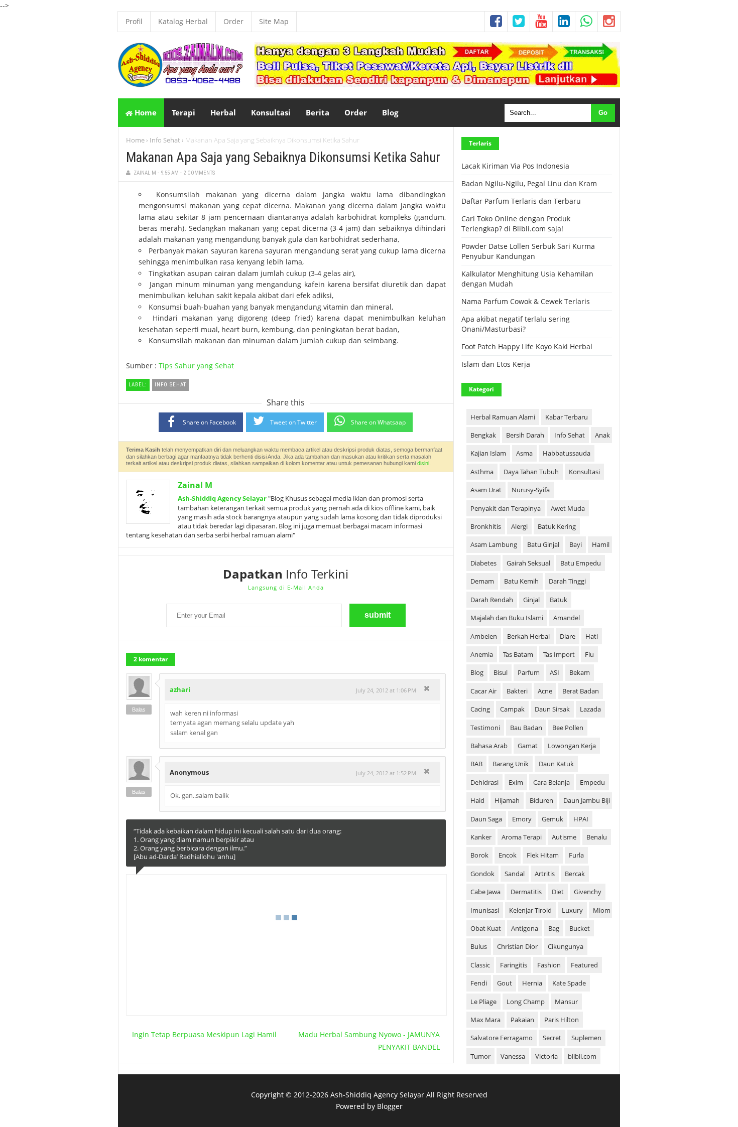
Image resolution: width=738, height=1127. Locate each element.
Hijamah (507, 800)
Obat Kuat (485, 928)
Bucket (579, 928)
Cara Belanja (551, 782)
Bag (553, 928)
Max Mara (485, 1019)
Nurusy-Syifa (531, 489)
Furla (576, 855)
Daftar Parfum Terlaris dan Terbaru (521, 201)
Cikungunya (565, 946)
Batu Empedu (580, 563)
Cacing (480, 709)
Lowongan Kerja (572, 745)
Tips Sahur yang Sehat (196, 365)
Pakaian (522, 1019)
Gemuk (552, 818)
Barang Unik (511, 763)
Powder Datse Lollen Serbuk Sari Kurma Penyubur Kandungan (528, 251)
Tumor (480, 1056)
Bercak (575, 873)
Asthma (482, 471)
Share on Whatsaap (378, 422)
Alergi (519, 526)
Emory (522, 818)
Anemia (481, 654)
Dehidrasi (484, 782)
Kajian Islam (488, 453)
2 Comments (199, 173)
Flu (589, 654)
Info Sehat (165, 140)
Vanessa (513, 1056)
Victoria (546, 1056)
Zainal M (195, 485)
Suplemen (586, 1037)
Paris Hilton (561, 1019)
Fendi (478, 983)
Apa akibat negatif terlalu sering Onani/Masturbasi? (515, 324)
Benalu (596, 836)
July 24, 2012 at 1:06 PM (386, 690)
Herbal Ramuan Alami (502, 416)
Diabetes (483, 563)
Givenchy (587, 891)
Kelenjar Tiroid (530, 910)
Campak (512, 709)
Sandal (515, 873)
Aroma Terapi (522, 836)
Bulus (478, 946)
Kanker (480, 836)
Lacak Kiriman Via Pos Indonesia (515, 166)
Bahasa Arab (489, 745)
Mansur (566, 1001)
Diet (558, 891)
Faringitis (513, 964)
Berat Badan (580, 690)
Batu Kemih (521, 581)
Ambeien (483, 636)
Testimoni (485, 727)
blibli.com (582, 1056)
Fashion (549, 964)
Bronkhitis (485, 526)
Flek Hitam (543, 855)
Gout (504, 983)
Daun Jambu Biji (586, 800)
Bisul (501, 672)
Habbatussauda (566, 453)
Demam (482, 581)
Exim (516, 782)
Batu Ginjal (543, 544)
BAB (476, 763)
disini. (424, 463)
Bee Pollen (567, 727)
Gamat (528, 745)
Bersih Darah (525, 435)
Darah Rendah (491, 599)
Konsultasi (584, 471)
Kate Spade (569, 983)
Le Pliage (483, 1001)
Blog (476, 672)
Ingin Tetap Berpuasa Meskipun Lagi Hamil (204, 1034)
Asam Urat (486, 489)
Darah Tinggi (567, 581)
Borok (479, 855)
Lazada (590, 709)
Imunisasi (484, 910)
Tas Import (559, 654)
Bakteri (517, 690)
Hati (591, 636)
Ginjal (531, 599)
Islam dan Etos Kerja (495, 364)
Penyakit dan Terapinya (505, 508)
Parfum (529, 672)
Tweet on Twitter (293, 422)
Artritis (545, 873)
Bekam (579, 672)
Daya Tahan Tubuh (531, 471)
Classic (480, 964)
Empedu (592, 782)
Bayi (575, 544)
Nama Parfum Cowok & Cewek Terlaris (525, 301)
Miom (601, 910)
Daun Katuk (556, 763)
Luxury (572, 910)
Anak (602, 435)
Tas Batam (518, 654)
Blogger (390, 1106)
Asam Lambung (493, 544)
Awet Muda (568, 508)
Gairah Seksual (528, 563)
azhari (180, 689)
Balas (139, 710)
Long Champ (526, 1001)
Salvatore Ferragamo (501, 1037)
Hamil (600, 544)
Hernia (532, 983)
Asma (524, 453)
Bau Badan (526, 727)
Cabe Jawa (485, 891)
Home (145, 112)
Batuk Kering (557, 526)
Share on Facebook (209, 422)
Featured (584, 964)
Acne (545, 690)
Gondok (482, 873)
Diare (567, 636)
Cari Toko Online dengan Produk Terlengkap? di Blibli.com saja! (515, 223)
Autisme (564, 836)
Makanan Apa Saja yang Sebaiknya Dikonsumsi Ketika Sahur (283, 158)
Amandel (566, 617)
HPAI (580, 818)
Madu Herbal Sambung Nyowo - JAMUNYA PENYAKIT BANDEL (369, 1041)
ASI (554, 672)
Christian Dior (517, 946)
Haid (477, 800)
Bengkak (483, 435)
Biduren (541, 800)
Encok (508, 855)
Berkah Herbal (528, 636)
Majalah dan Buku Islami (506, 617)
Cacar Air (483, 690)
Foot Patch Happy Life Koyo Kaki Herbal (526, 346)
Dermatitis (526, 891)
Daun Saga (486, 818)
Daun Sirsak (552, 709)
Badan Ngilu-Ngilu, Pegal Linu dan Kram (529, 183)
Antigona (524, 928)
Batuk (558, 599)
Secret (552, 1037)
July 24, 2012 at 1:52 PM (386, 773)
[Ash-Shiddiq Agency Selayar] (180, 84)
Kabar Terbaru (566, 416)
